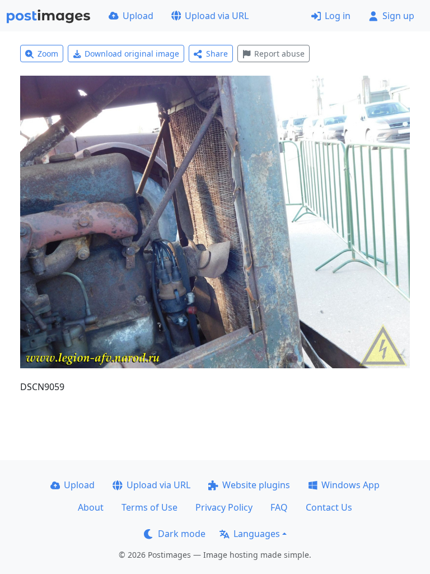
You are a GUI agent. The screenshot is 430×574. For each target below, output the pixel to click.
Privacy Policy (224, 507)
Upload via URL (217, 16)
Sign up (398, 16)
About (91, 507)
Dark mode (181, 533)
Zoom (48, 53)
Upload (138, 16)
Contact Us (329, 507)
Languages (256, 533)
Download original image (132, 53)
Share (217, 53)
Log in (337, 16)
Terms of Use (149, 507)
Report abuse (279, 53)
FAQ (279, 507)
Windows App (350, 485)
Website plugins (256, 485)
